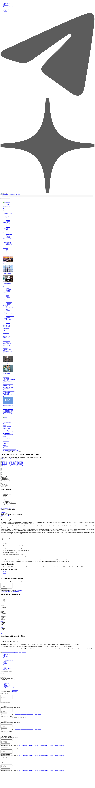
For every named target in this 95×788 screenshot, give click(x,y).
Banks (4, 415)
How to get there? (4, 508)
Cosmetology (6, 346)
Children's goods (6, 385)
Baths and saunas (6, 342)
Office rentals (6, 216)
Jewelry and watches (7, 382)
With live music (9, 302)
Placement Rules (6, 9)
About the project (6, 3)
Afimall (4, 355)
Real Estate (5, 571)
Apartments (5, 248)
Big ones (7, 217)
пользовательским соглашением (57, 703)
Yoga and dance (6, 336)
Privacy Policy (6, 683)
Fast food (5, 318)
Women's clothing (6, 392)
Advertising (5, 396)
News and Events (6, 428)
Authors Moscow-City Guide (32, 680)
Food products (6, 378)
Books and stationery (7, 381)
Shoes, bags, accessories (8, 387)
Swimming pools (6, 345)
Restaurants (5, 286)
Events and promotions (7, 430)
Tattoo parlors (6, 337)
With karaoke (8, 303)
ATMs (4, 425)
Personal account (11, 679)
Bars (4, 299)
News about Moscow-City (8, 431)
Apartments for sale (7, 242)
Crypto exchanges (6, 668)
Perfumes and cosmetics (8, 384)
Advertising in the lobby (8, 411)
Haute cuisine (8, 290)
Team (4, 4)
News (4, 573)
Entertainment (6, 305)
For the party (8, 236)
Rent (7, 229)
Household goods (6, 388)
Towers (4, 436)
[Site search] (91, 196)
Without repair (9, 244)
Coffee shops (8, 319)
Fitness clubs (5, 339)
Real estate (5, 201)
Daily (7, 235)
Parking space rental (7, 238)
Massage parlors (6, 341)
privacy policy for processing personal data (24, 714)
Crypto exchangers (7, 422)
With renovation (9, 243)
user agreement (15, 591)
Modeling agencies (7, 343)
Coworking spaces (7, 239)
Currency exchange (7, 426)
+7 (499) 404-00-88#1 (5, 515)
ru (3, 193)
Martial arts (5, 338)
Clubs (7, 306)
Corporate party (9, 293)
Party (7, 309)
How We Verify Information (9, 687)
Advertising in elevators (8, 410)
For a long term (9, 234)
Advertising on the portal (8, 6)
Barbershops (5, 348)
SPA (4, 350)
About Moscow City (7, 443)
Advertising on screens (7, 412)
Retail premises (6, 228)
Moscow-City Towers (7, 438)
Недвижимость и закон (8, 434)
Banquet (7, 296)
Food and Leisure (6, 254)
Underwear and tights (7, 394)
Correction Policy (6, 685)
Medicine (5, 669)
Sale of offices (6, 222)
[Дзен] (47, 192)
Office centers (6, 441)
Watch (2, 608)
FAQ (4, 7)
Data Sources (6, 686)
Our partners (5, 656)
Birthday (7, 295)
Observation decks (9, 307)
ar (6, 193)
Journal (4, 10)
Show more (8, 221)
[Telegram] (47, 97)
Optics (4, 389)
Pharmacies (5, 380)
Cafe (4, 312)
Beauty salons (6, 352)
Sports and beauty (6, 325)
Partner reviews (6, 5)
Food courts (8, 320)
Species (7, 218)
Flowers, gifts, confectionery (9, 391)
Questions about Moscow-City (20, 680)
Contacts (5, 11)
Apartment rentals (6, 232)
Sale (6, 230)
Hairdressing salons (7, 349)
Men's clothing (6, 393)
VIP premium (8, 289)
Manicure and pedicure (7, 351)
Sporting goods (6, 377)
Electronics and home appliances (9, 379)
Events (4, 292)
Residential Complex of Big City (9, 439)
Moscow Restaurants (7, 666)
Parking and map (11, 508)
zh (4, 193)
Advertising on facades (7, 413)
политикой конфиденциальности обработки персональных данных (33, 703)
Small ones (8, 220)
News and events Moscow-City (7, 680)
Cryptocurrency (6, 433)
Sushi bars (8, 321)
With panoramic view (10, 316)
